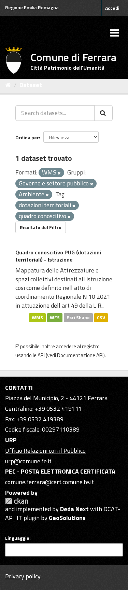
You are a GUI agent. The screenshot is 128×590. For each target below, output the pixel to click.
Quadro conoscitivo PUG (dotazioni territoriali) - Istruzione (58, 256)
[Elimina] (59, 173)
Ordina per (27, 137)
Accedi (112, 8)
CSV (101, 317)
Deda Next (74, 509)
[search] (103, 113)
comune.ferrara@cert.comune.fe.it (49, 482)
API (41, 355)
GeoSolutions (67, 517)
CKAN (16, 501)
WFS (55, 317)
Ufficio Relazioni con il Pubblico (45, 450)
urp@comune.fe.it (28, 461)
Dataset (30, 84)
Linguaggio (17, 538)
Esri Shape (78, 317)
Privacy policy (23, 576)
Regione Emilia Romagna (32, 7)
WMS (37, 317)
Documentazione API (80, 355)
